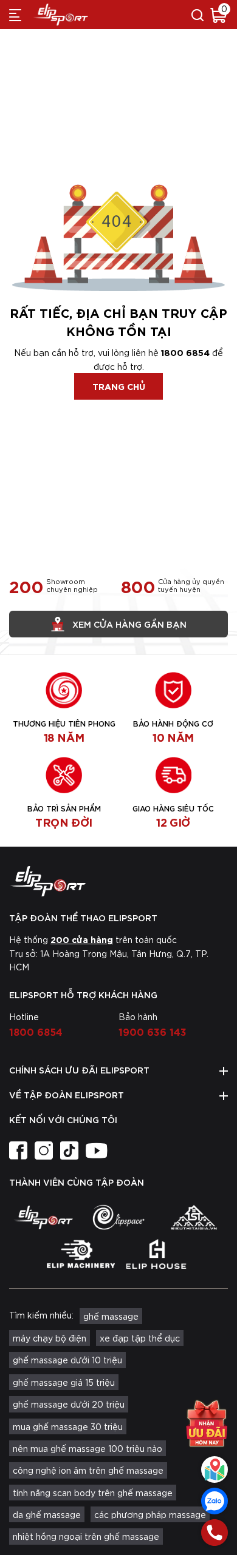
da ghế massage (47, 1514)
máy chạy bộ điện (49, 1337)
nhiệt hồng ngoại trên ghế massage (86, 1536)
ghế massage (111, 1316)
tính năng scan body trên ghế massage (93, 1492)
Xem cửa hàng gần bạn (129, 624)
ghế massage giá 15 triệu (64, 1382)
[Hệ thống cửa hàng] (214, 1469)
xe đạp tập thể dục (140, 1337)
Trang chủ (118, 386)
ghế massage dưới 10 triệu (67, 1359)
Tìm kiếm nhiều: (41, 1314)
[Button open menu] (15, 14)
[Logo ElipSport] (60, 14)
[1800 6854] (214, 1532)
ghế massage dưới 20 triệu (69, 1404)
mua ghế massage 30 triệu (68, 1426)
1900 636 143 (152, 1031)
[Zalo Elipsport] (214, 1501)
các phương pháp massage (150, 1514)
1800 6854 (185, 352)
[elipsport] (43, 1217)
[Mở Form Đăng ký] (206, 1423)
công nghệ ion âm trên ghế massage (88, 1470)
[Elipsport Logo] (118, 881)
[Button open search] (197, 14)
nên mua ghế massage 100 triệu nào (87, 1448)
